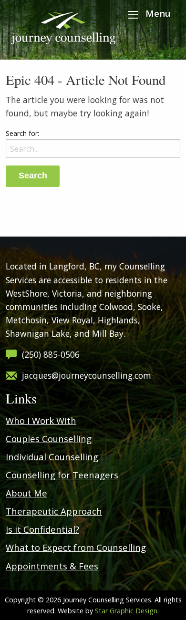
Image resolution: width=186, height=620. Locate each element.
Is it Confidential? (42, 529)
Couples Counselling (49, 438)
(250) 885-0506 (51, 354)
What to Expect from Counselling (76, 547)
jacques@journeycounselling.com (86, 375)
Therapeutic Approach (54, 511)
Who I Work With (41, 420)
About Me (26, 493)
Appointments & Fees (52, 566)
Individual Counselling (52, 457)
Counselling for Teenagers (62, 475)
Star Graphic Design (126, 610)
